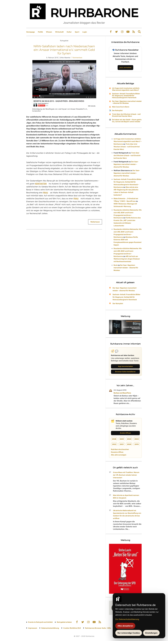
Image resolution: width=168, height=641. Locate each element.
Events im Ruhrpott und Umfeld (40, 622)
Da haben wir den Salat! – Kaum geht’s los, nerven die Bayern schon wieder (126, 120)
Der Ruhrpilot (117, 110)
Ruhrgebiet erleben (64, 622)
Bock (115, 265)
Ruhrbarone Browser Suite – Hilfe (98, 628)
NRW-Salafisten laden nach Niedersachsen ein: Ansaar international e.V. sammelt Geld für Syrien (64, 49)
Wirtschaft (59, 32)
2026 (114, 439)
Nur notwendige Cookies (128, 633)
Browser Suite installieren (125, 372)
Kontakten (41, 183)
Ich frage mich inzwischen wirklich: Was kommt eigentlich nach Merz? (126, 89)
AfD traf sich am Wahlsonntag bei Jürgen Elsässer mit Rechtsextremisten (127, 259)
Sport (77, 32)
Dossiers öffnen (117, 452)
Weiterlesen (95, 222)
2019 (137, 444)
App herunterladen (125, 366)
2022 (114, 444)
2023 (136, 439)
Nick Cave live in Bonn (120, 107)
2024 (129, 439)
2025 (122, 439)
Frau (45, 192)
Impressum (32, 628)
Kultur (69, 32)
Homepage (30, 32)
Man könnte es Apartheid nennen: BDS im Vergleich (126, 496)
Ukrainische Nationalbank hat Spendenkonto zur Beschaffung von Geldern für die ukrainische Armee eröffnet (127, 514)
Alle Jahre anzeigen (118, 455)
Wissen (49, 32)
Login (84, 32)
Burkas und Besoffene (122, 393)
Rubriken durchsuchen (120, 449)
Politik (40, 32)
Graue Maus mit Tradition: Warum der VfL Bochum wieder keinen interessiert (126, 475)
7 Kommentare (76, 58)
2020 (129, 444)
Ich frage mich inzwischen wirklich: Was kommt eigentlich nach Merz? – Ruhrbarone (128, 141)
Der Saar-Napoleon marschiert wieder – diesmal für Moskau (127, 102)
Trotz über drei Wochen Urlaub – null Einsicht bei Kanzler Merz (126, 115)
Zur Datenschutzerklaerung (127, 619)
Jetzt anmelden (125, 67)
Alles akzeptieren (125, 626)
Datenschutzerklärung (50, 628)
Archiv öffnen (125, 433)
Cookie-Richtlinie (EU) (72, 628)
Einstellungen (151, 633)
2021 (122, 444)
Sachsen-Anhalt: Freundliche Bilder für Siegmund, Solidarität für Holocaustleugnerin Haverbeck (126, 95)
